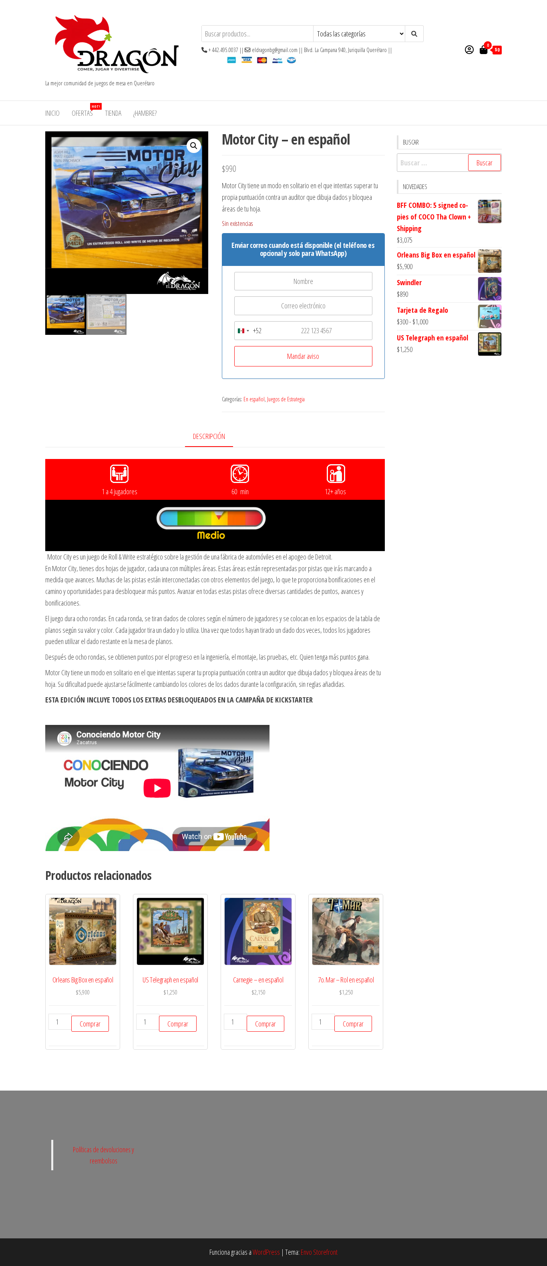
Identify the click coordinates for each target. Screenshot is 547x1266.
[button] (194, 146)
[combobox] (248, 331)
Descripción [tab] (209, 436)
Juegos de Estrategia (286, 399)
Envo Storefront (319, 1252)
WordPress (266, 1252)
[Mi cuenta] (469, 49)
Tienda (113, 113)
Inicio (52, 113)
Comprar (90, 1023)
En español (254, 399)
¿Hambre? (145, 113)
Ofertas (85, 111)
